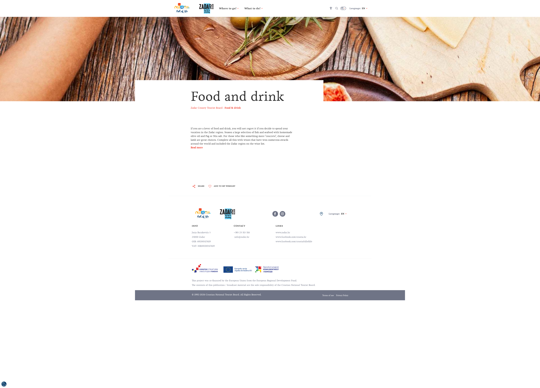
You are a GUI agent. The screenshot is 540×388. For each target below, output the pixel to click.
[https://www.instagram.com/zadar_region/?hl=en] (282, 214)
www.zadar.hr (283, 232)
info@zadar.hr (241, 237)
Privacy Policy (342, 295)
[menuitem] (205, 268)
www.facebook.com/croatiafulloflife (294, 241)
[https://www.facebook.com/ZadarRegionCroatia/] (275, 214)
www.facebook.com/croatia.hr (291, 237)
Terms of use (328, 295)
